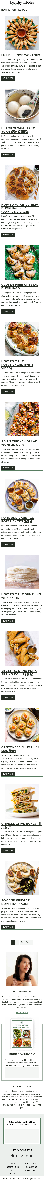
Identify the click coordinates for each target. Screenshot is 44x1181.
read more (8, 78)
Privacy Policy (31, 1170)
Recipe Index (13, 1167)
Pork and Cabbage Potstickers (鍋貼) (17, 519)
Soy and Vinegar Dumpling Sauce (15, 902)
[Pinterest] (22, 1155)
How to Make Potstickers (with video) (17, 365)
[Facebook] (13, 1155)
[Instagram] (17, 1155)
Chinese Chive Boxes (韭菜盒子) (21, 825)
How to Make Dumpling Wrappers (21, 595)
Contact (13, 1170)
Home (12, 1164)
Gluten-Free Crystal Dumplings (19, 286)
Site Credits (31, 1164)
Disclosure (31, 1167)
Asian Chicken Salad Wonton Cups (19, 443)
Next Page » (26, 943)
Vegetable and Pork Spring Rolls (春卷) (19, 672)
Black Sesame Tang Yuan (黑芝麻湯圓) (18, 129)
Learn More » (22, 1012)
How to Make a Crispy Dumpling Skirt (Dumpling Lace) (20, 208)
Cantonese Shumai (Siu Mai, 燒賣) (21, 749)
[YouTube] (31, 1155)
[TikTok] (27, 1155)
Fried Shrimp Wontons (20, 55)
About (13, 1173)
